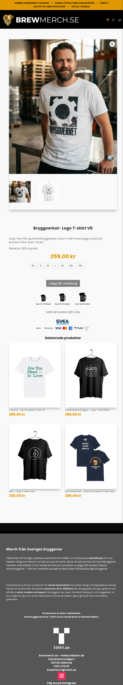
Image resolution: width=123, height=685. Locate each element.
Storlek (19, 265)
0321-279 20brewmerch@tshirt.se (61, 668)
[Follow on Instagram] (61, 676)
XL (62, 265)
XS (33, 265)
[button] (112, 44)
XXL (71, 265)
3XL (80, 265)
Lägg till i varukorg (63, 283)
